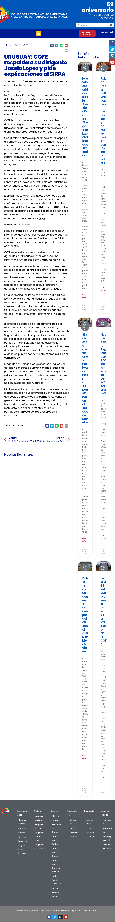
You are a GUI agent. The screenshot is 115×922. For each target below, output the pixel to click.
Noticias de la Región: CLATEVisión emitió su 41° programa (104, 363)
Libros (71, 828)
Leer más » (85, 296)
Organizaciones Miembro (23, 849)
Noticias (54, 811)
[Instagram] (60, 917)
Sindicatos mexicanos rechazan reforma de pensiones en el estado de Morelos (85, 378)
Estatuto (22, 828)
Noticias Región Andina (55, 840)
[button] (38, 33)
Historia (21, 832)
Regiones (38, 811)
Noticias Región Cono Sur (56, 880)
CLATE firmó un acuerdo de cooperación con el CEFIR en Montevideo (85, 614)
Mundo (55, 888)
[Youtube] (66, 917)
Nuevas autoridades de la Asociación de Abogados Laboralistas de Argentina (85, 116)
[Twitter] (54, 917)
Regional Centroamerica (39, 836)
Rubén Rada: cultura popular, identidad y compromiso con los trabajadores (103, 120)
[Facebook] (49, 917)
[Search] (111, 25)
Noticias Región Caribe (55, 852)
